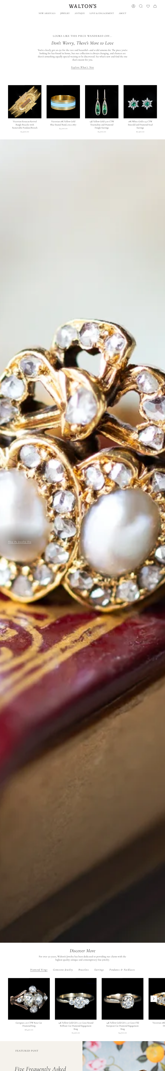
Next (153, 999)
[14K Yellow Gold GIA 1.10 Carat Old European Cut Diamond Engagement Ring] (122, 999)
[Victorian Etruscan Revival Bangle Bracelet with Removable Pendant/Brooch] (24, 101)
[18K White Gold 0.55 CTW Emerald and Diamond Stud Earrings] (140, 101)
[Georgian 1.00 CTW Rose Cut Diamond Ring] (29, 999)
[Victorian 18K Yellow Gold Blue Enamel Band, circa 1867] (63, 101)
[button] (65, 14)
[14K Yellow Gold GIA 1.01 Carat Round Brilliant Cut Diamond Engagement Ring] (76, 999)
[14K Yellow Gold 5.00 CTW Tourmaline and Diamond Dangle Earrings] (101, 101)
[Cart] (155, 6)
